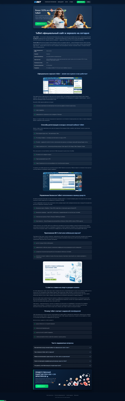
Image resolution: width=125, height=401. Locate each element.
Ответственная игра (49, 395)
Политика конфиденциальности (60, 395)
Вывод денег (76, 395)
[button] (122, 397)
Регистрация (2, 400)
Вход (5, 400)
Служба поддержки (69, 395)
